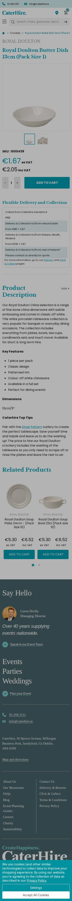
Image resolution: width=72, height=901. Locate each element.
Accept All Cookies (36, 895)
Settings (36, 888)
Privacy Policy (36, 880)
